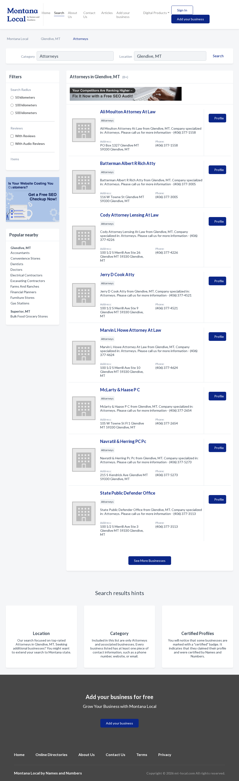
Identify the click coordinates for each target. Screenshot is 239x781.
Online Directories (51, 754)
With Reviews (25, 136)
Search (59, 13)
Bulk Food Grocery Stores (29, 316)
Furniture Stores (23, 298)
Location (126, 56)
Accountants (20, 253)
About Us (72, 15)
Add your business (123, 15)
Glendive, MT (50, 39)
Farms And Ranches (25, 286)
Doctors (16, 269)
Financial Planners (23, 292)
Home (46, 13)
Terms (141, 754)
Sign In (182, 10)
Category (28, 56)
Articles (107, 13)
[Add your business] (119, 717)
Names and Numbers (64, 773)
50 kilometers (25, 97)
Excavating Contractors (28, 281)
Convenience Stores (25, 258)
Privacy (164, 754)
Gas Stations (20, 303)
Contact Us (89, 15)
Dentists (17, 264)
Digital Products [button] (155, 13)
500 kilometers (26, 113)
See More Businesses (149, 561)
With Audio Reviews (30, 144)
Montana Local (17, 39)
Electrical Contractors (26, 275)
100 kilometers (26, 105)
